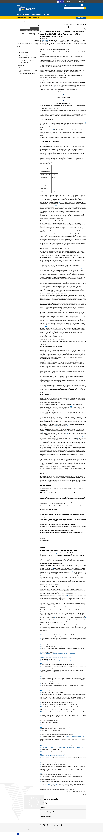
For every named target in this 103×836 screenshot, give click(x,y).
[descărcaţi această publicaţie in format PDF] (85, 29)
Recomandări (33, 21)
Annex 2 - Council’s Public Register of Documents (27, 73)
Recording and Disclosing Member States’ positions (27, 57)
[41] (53, 568)
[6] (40, 648)
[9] (53, 129)
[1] (40, 634)
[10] (41, 663)
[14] (60, 202)
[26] (74, 404)
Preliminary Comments (23, 54)
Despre (18, 14)
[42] (41, 762)
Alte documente (46, 816)
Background (20, 49)
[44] (58, 584)
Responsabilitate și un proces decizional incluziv (29, 30)
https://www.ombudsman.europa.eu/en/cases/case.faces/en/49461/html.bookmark (55, 657)
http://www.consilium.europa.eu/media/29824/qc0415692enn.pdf (52, 755)
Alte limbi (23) (82, 26)
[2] (40, 638)
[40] (41, 757)
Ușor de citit (62, 1)
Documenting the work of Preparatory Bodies (26, 55)
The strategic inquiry (21, 50)
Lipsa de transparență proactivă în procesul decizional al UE (28, 44)
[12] (41, 670)
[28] (63, 410)
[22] (78, 298)
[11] (41, 666)
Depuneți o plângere (36, 14)
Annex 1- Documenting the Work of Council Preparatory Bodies (28, 71)
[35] (42, 431)
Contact (77, 5)
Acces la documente (34, 27)
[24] (64, 376)
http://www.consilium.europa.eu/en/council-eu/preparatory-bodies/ (70, 641)
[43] (72, 570)
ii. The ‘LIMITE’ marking (24, 62)
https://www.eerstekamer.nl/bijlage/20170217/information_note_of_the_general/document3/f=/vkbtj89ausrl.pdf (62, 747)
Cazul (43, 807)
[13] (43, 199)
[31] (81, 422)
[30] (44, 420)
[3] (40, 641)
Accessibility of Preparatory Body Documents (26, 58)
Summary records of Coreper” (51, 784)
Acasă (18, 21)
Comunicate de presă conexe (49, 812)
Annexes (19, 68)
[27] (71, 406)
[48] (85, 617)
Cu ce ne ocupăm (26, 14)
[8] (40, 655)
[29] (63, 415)
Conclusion (20, 63)
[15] (56, 204)
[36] (67, 433)
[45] (67, 595)
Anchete (28, 21)
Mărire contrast (83, 1)
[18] (53, 277)
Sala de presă (46, 14)
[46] (54, 599)
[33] (67, 425)
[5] (40, 646)
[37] (83, 436)
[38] (77, 438)
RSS (51, 830)
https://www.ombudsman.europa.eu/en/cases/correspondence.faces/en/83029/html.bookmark (57, 653)
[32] (56, 425)
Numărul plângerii (69, 5)
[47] (55, 617)
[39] (82, 468)
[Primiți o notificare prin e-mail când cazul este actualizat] (83, 24)
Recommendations (21, 65)
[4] (62, 106)
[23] (46, 326)
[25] (69, 399)
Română (83, 5)
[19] (49, 279)
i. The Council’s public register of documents (27, 60)
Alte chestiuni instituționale (33, 37)
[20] (65, 286)
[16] (51, 258)
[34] (46, 430)
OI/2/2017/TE (45, 40)
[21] (41, 694)
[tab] (63, 807)
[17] (82, 268)
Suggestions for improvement (23, 67)
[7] (85, 122)
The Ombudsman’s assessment (23, 52)
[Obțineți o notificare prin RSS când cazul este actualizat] (85, 24)
